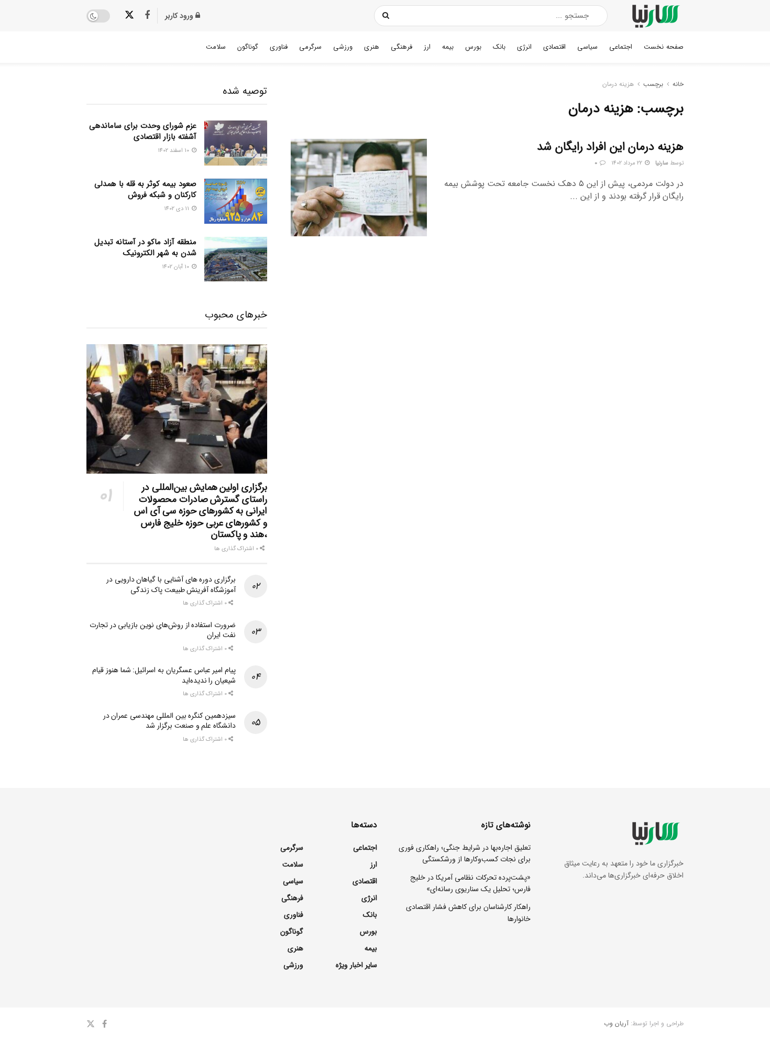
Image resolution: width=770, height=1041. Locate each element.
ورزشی (343, 46)
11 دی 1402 (177, 208)
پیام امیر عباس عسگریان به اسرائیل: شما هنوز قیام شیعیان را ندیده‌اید (164, 675)
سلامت (216, 46)
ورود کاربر (180, 15)
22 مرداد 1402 (627, 163)
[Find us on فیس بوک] (147, 15)
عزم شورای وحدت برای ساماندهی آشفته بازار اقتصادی (142, 131)
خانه (678, 84)
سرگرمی (310, 46)
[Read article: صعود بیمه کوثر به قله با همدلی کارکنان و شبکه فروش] (235, 201)
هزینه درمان (618, 84)
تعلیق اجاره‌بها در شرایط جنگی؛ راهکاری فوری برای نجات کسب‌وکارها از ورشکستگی (465, 853)
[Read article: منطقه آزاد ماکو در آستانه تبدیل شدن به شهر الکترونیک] (235, 259)
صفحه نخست (664, 46)
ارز (427, 46)
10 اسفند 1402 (174, 150)
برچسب (653, 84)
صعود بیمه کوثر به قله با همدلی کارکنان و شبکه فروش (145, 189)
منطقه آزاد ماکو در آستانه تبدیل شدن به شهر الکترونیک (145, 247)
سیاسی (587, 46)
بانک (499, 46)
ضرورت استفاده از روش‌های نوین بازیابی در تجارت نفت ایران (163, 630)
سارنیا (661, 163)
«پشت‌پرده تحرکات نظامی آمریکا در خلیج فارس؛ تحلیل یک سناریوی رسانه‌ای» (470, 883)
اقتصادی (554, 46)
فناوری (279, 46)
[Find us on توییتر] (129, 15)
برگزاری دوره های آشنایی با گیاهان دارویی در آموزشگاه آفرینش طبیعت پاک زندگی (171, 585)
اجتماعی (620, 46)
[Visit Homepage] (655, 16)
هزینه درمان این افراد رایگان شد (610, 147)
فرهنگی (401, 46)
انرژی (524, 46)
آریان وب (616, 1023)
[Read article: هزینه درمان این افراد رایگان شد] (359, 187)
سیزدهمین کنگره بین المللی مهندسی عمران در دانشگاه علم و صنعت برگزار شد (169, 721)
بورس (473, 46)
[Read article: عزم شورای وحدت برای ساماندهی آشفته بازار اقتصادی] (235, 143)
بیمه (448, 46)
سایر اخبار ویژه (356, 965)
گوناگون (247, 46)
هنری (371, 46)
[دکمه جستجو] (386, 15)
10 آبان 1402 (176, 266)
